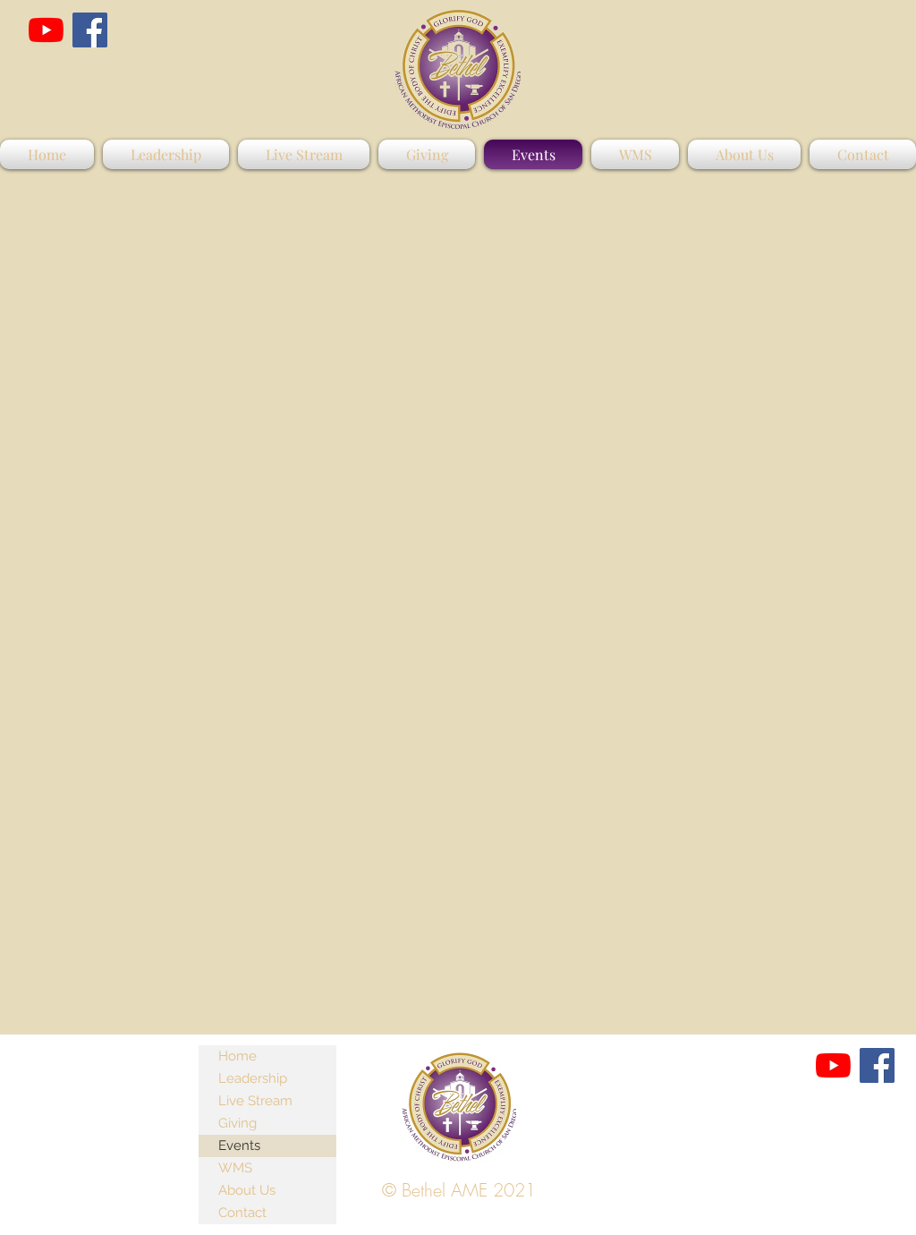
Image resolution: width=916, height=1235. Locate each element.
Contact (242, 1213)
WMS (235, 1168)
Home (237, 1056)
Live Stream (255, 1101)
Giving (237, 1123)
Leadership (252, 1078)
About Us (247, 1190)
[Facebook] (89, 30)
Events (239, 1145)
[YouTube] (46, 30)
